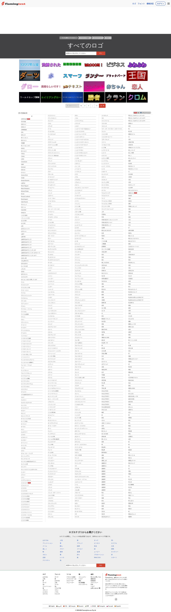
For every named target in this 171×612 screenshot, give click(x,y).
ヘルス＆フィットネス (80, 399)
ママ (76, 466)
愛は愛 (103, 449)
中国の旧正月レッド (106, 225)
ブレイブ (77, 369)
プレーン (77, 393)
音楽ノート (131, 495)
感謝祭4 (103, 476)
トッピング (50, 482)
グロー (49, 171)
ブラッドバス (78, 334)
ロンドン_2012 (105, 182)
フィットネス (78, 268)
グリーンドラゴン (52, 166)
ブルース (77, 350)
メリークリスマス (79, 495)
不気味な (104, 214)
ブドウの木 (77, 316)
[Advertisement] (85, 20)
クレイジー (50, 120)
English (52, 606)
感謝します (104, 460)
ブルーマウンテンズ (79, 364)
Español (118, 606)
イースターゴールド (26, 341)
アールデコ (23, 333)
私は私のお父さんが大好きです (135, 300)
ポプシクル (77, 441)
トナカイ (50, 484)
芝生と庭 (130, 348)
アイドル (23, 293)
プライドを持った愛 (79, 377)
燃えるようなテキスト (133, 238)
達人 (129, 428)
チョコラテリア (51, 441)
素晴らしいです (132, 324)
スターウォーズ (51, 334)
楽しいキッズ (131, 150)
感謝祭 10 (104, 463)
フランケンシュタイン (80, 300)
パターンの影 (78, 211)
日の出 (103, 511)
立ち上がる (131, 318)
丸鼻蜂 (103, 227)
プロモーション (99, 554)
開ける (130, 458)
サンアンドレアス (52, 249)
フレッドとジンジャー (80, 310)
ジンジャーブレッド (53, 318)
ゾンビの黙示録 (51, 412)
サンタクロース (51, 257)
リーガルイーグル (106, 144)
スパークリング (51, 359)
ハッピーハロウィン (79, 136)
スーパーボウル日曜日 (53, 391)
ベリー (76, 407)
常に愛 (103, 383)
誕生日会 (130, 401)
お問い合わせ (94, 588)
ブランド (80, 543)
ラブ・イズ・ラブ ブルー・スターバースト (112, 128)
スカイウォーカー (52, 326)
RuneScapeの (24, 199)
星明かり (130, 123)
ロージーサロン (105, 185)
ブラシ (56, 590)
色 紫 (129, 345)
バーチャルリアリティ (80, 198)
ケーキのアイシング (53, 179)
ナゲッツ (50, 514)
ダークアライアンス (53, 423)
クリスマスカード (25, 504)
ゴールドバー (51, 227)
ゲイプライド (51, 182)
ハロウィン (77, 163)
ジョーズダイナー (52, 313)
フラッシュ (77, 286)
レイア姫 (104, 147)
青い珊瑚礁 (131, 484)
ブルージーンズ (78, 348)
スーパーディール (52, 383)
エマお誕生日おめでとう (27, 394)
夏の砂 (103, 340)
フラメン (77, 297)
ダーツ (49, 428)
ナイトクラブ (51, 508)
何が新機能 (82, 582)
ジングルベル (51, 316)
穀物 (129, 305)
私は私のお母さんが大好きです (135, 297)
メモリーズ (77, 492)
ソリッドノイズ (51, 404)
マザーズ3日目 (78, 455)
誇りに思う (131, 393)
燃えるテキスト (132, 241)
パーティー (77, 222)
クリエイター (24, 482)
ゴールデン (50, 214)
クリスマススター (25, 507)
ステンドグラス (51, 345)
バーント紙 (77, 206)
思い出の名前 (105, 433)
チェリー (50, 431)
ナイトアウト (51, 506)
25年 (22, 132)
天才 (103, 356)
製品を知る (131, 380)
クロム (49, 123)
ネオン (76, 115)
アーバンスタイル (25, 330)
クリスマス (23, 488)
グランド (50, 161)
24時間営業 (24, 129)
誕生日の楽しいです (133, 396)
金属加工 (130, 436)
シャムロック (51, 281)
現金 (129, 257)
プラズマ (77, 385)
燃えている (131, 235)
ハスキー (77, 126)
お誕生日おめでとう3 (26, 242)
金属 (78, 552)
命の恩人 (104, 321)
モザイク (77, 500)
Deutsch (81, 606)
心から (103, 420)
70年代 (22, 153)
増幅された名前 (105, 337)
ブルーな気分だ (78, 342)
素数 (129, 321)
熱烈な (130, 233)
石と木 (130, 276)
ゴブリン (50, 206)
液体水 (130, 201)
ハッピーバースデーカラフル (82, 139)
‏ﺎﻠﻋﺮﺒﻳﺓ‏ (59, 606)
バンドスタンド (78, 190)
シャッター (50, 278)
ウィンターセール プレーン (27, 359)
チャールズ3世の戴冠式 (53, 439)
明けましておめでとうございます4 (136, 120)
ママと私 (77, 468)
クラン (22, 477)
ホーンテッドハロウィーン (81, 428)
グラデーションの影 (53, 144)
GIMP (22, 164)
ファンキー (77, 254)
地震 (103, 334)
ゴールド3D (51, 222)
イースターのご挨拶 (26, 338)
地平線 (103, 332)
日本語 (94, 606)
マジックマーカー (79, 460)
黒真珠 (130, 516)
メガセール (77, 487)
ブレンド (77, 372)
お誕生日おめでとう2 (26, 239)
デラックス (50, 479)
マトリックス (78, 463)
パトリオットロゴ (79, 214)
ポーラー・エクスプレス (80, 444)
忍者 (103, 425)
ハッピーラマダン (79, 150)
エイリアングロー (25, 381)
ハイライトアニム (79, 120)
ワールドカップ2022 (107, 203)
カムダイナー (24, 432)
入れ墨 (103, 268)
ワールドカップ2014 (107, 201)
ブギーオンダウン (79, 313)
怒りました (104, 431)
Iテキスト (23, 172)
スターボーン (51, 340)
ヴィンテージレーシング (107, 209)
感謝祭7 (103, 484)
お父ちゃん (23, 231)
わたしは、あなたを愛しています (29, 279)
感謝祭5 (103, 479)
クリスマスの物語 (25, 499)
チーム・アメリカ (52, 455)
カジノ (22, 429)
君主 (103, 316)
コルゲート (50, 195)
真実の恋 (130, 273)
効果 (78, 546)
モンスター (77, 506)
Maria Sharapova (25, 188)
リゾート (104, 142)
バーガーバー (78, 195)
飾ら (61, 546)
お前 (22, 226)
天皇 (103, 359)
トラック (50, 487)
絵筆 (129, 329)
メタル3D (77, 490)
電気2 (129, 474)
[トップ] (13, 3)
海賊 (129, 198)
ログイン (160, 4)
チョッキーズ (51, 447)
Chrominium (24, 161)
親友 (129, 385)
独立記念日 (131, 249)
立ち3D (130, 316)
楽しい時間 (131, 152)
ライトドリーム (105, 120)
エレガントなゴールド (26, 402)
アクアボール (24, 298)
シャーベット (51, 284)
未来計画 (130, 144)
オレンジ (23, 413)
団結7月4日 (104, 329)
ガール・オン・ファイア (27, 453)
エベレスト (23, 392)
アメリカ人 (23, 311)
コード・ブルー (51, 198)
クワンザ (50, 126)
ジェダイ (50, 297)
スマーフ (50, 375)
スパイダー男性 (51, 356)
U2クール (23, 207)
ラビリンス (104, 126)
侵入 (103, 260)
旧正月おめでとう (106, 516)
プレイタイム (78, 391)
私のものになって (132, 289)
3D (112, 540)
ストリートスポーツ (53, 348)
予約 (103, 238)
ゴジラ (49, 203)
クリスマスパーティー (26, 512)
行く (100, 53)
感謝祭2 (103, 471)
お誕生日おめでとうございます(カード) (30, 252)
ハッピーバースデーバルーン (82, 142)
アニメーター (70, 582)
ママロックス (78, 471)
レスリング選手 (105, 158)
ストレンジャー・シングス (54, 350)
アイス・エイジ (25, 290)
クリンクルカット (52, 118)
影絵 (103, 417)
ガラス (22, 450)
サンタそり (50, 254)
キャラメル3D (24, 464)
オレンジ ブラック (25, 416)
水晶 (129, 179)
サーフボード (51, 265)
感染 (103, 455)
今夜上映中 (104, 251)
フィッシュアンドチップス (81, 265)
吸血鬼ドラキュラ (106, 318)
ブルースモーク (78, 356)
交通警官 (104, 246)
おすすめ (45, 540)
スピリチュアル (51, 361)
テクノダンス (51, 463)
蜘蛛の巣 (130, 372)
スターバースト (51, 337)
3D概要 (23, 143)
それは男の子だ (25, 260)
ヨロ (103, 118)
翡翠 (129, 337)
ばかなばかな (24, 263)
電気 (129, 471)
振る (103, 500)
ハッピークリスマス (79, 131)
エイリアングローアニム (27, 383)
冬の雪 (103, 276)
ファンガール (78, 251)
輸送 (129, 425)
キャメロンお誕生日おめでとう (28, 461)
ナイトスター (51, 511)
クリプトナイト (51, 115)
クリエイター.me (71, 579)
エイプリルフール (25, 375)
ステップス (50, 342)
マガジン (77, 452)
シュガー (50, 286)
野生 (129, 433)
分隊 (103, 286)
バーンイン (77, 203)
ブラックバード (78, 321)
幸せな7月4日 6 (105, 404)
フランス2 (77, 302)
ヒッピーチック (78, 225)
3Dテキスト (24, 140)
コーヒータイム (51, 201)
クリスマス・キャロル (26, 515)
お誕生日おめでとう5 (26, 247)
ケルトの (57, 594)
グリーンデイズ (51, 163)
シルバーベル (51, 294)
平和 (103, 385)
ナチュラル (50, 516)
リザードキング (105, 139)
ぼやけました (24, 274)
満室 (129, 203)
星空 (129, 126)
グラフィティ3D (52, 150)
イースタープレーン (26, 351)
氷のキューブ (131, 185)
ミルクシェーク (78, 482)
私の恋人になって (132, 292)
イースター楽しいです (26, 354)
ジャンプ (50, 305)
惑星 (103, 441)
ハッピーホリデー (79, 147)
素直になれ (131, 326)
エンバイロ (23, 405)
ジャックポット (51, 302)
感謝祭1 (103, 468)
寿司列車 (104, 380)
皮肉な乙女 (131, 270)
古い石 (103, 310)
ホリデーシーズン (79, 423)
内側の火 (104, 270)
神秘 (129, 284)
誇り (129, 391)
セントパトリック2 (52, 396)
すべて (96, 540)
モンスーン (77, 508)
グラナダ (50, 147)
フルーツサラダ (78, 305)
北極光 (103, 300)
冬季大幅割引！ (105, 278)
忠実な (103, 428)
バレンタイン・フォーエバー (82, 187)
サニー (49, 238)
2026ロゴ (23, 127)
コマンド (50, 190)
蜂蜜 (129, 369)
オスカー (23, 410)
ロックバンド (105, 174)
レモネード (104, 171)
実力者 (103, 377)
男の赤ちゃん (131, 262)
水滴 (129, 182)
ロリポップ (104, 179)
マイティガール (78, 447)
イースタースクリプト (26, 343)
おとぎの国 (23, 220)
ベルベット (77, 409)
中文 (66, 606)
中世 (103, 217)
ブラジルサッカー (79, 318)
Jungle (22, 177)
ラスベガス (104, 123)
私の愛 (130, 294)
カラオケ (23, 434)
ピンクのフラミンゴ (79, 246)
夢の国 (103, 348)
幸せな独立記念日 (106, 407)
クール (49, 128)
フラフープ (77, 292)
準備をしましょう (132, 206)
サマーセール (51, 241)
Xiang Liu (23, 212)
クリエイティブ (25, 485)
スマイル (50, 372)
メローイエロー (78, 498)
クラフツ (23, 474)
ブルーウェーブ (78, 345)
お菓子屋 (23, 236)
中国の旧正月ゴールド (107, 222)
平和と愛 (104, 388)
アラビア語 (58, 588)
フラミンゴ (77, 294)
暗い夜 (130, 131)
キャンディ (23, 466)
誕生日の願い (131, 399)
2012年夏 (23, 121)
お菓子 (22, 234)
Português (102, 606)
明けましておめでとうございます (136, 115)
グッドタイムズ (51, 134)
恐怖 (112, 549)
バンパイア (77, 193)
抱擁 (103, 498)
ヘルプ (80, 579)
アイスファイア (25, 284)
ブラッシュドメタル (79, 329)
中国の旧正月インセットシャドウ (110, 219)
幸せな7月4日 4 (105, 399)
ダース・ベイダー (52, 425)
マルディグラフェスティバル (82, 476)
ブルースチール (78, 353)
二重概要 (104, 243)
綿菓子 (130, 332)
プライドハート (78, 380)
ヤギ (76, 514)
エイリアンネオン (25, 386)
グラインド (50, 139)
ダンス (49, 417)
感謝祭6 (103, 482)
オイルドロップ (25, 408)
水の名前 (130, 174)
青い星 (130, 479)
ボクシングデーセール (80, 433)
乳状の (103, 235)
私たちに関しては (96, 577)
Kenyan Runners (25, 180)
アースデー (23, 327)
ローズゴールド (105, 187)
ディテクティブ (51, 474)
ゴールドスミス (51, 225)
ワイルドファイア (106, 193)
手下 (103, 495)
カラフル (114, 543)
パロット (77, 217)
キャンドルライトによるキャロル (29, 469)
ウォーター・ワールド (26, 365)
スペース (50, 367)
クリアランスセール (26, 480)
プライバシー (94, 582)
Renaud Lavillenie (25, 196)
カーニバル (23, 445)
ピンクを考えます (79, 249)
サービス (50, 262)
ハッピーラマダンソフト (80, 155)
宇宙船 (103, 375)
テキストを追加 (71, 577)
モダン (76, 503)
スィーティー (51, 321)
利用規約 (93, 580)
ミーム (76, 484)
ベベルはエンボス (79, 404)
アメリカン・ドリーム (26, 309)
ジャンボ (50, 308)
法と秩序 (130, 187)
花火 (129, 350)
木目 (129, 139)
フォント (141, 4)
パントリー (77, 219)
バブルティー (78, 182)
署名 (129, 334)
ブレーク (77, 375)
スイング (50, 324)
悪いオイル (104, 439)
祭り (129, 286)
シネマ (49, 270)
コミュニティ (82, 577)
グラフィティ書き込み (53, 155)
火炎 (129, 222)
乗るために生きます (106, 230)
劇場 (103, 292)
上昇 (103, 211)
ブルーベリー (78, 361)
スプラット (50, 364)
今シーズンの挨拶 (106, 249)
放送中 (103, 503)
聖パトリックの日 (132, 340)
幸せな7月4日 (105, 391)
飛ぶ (129, 498)
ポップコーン (78, 439)
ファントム (77, 260)
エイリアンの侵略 (25, 378)
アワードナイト (25, 322)
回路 (103, 326)
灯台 (129, 225)
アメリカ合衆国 (25, 314)
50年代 (22, 148)
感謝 (103, 458)
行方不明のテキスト (133, 377)
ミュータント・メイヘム (80, 479)
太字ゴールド (105, 364)
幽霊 (103, 412)
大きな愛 (104, 350)
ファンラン (77, 262)
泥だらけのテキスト (133, 190)
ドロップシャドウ (52, 503)
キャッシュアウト (25, 456)
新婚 (103, 506)
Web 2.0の (97, 557)
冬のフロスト (105, 273)
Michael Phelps (25, 191)
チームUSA (50, 452)
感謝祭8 (103, 487)
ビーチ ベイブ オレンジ (80, 235)
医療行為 (104, 302)
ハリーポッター (78, 161)
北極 (103, 297)
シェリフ (50, 268)
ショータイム (51, 292)
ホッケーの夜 (78, 417)
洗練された (131, 193)
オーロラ (23, 426)
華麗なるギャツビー (133, 359)
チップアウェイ (51, 433)
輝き (129, 420)
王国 (129, 251)
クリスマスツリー (25, 509)
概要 (129, 161)
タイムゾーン (51, 415)
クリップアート (83, 584)
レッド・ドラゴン (106, 166)
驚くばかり (131, 500)
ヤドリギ (77, 516)
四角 (103, 324)
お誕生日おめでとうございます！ (29, 255)
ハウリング (77, 123)
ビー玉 (76, 241)
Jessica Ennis (24, 175)
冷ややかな (104, 281)
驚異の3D (130, 503)
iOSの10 (23, 169)
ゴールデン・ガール (53, 217)
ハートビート (78, 169)
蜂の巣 (130, 367)
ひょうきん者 (24, 266)
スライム (50, 377)
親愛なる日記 (131, 388)
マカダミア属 (78, 449)
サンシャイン (51, 251)
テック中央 (50, 466)
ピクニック (77, 243)
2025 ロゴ (23, 124)
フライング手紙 (78, 284)
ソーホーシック (51, 409)
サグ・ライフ (51, 235)
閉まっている (131, 455)
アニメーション (48, 543)
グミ (49, 136)
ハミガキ (77, 158)
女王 (103, 372)
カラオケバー (24, 437)
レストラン (104, 155)
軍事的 (130, 417)
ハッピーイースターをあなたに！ (83, 128)
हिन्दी (88, 606)
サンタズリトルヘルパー (54, 260)
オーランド (23, 424)
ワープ (103, 198)
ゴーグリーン (51, 211)
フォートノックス (79, 278)
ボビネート (77, 436)
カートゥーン (24, 442)
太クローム (104, 361)
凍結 (103, 284)
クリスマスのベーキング (27, 493)
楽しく (130, 155)
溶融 (129, 211)
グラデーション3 (52, 142)
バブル (76, 177)
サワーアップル (51, 246)
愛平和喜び (104, 452)
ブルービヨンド (78, 359)
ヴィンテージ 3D (106, 206)
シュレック (50, 289)
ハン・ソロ (77, 166)
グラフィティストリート (54, 152)
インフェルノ (24, 335)
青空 (129, 490)
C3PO (22, 159)
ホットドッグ (78, 420)
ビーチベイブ (78, 238)
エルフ (22, 397)
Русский (110, 606)
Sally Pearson (24, 202)
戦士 (103, 492)
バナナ (76, 174)
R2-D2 (22, 194)
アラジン (23, 317)
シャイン (50, 276)
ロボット (104, 177)
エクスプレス (24, 389)
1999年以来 (24, 119)
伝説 (103, 257)
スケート (50, 329)
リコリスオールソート (107, 136)
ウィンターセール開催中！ (27, 362)
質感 (129, 404)
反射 (103, 305)
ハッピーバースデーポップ (81, 144)
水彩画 (130, 177)
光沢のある (104, 265)
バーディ (77, 201)
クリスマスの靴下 (25, 501)
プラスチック (78, 383)
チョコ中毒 (50, 444)
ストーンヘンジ (51, 353)
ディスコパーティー (53, 471)
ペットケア (77, 415)
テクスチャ (46, 560)
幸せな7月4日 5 (105, 401)
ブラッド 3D (78, 332)
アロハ (22, 319)
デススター (50, 476)
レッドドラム (105, 161)
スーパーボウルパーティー (54, 388)
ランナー (104, 131)
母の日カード (131, 166)
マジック (77, 458)
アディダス (23, 301)
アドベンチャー (25, 303)
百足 (129, 268)
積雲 (129, 308)
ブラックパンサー (79, 324)
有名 (95, 546)
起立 (129, 412)
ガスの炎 (23, 448)
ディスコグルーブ (52, 468)
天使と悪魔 (104, 353)
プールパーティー (79, 396)
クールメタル (51, 131)
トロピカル (50, 500)
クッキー (23, 472)
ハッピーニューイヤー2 (80, 134)
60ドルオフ (24, 151)
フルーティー (78, 308)
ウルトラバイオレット (26, 373)
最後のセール (131, 134)
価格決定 (150, 4)
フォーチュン (78, 276)
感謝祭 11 (104, 466)
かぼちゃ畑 (23, 258)
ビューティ (77, 233)
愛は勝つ (104, 447)
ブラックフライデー (79, 326)
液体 (61, 552)
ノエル (76, 118)
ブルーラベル (78, 367)
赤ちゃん (130, 407)
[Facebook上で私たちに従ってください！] (116, 599)
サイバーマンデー (52, 230)
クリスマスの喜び (25, 496)
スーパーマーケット (53, 393)
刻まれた (104, 289)
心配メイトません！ (106, 423)
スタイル (50, 332)
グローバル (50, 174)
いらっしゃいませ (25, 218)
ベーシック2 (78, 412)
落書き (130, 361)
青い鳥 (130, 487)
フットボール (78, 281)
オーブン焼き (24, 421)
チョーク (50, 449)
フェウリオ (77, 270)
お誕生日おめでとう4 (26, 244)
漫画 (129, 217)
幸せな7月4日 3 (105, 396)
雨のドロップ (131, 463)
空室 (129, 310)
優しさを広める (105, 262)
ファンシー (77, 257)
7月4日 (22, 156)
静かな (130, 492)
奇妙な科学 (104, 369)
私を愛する (131, 302)
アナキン (23, 306)
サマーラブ (50, 243)
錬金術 (130, 449)
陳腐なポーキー (132, 460)
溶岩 (129, 209)
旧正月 (103, 514)
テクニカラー (51, 460)
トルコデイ (50, 498)
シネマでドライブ (52, 273)
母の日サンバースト (133, 169)
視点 (129, 383)
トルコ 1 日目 (51, 495)
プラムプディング (79, 388)
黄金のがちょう (132, 514)
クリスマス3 (24, 491)
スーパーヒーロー (52, 385)
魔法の (130, 508)
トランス (50, 490)
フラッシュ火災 (78, 289)
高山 (129, 506)
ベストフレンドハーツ (80, 401)
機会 (80, 580)
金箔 (129, 439)
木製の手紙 (131, 142)
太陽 (103, 367)
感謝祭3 (103, 474)
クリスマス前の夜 (25, 517)
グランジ (50, 158)
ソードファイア (51, 407)
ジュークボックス (52, 310)
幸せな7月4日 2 (105, 393)
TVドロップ (24, 204)
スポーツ (50, 369)
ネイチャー (114, 552)
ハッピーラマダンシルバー (81, 152)
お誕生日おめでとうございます (28, 250)
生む (100, 565)
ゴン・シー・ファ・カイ (54, 209)
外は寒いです (105, 342)
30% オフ (23, 135)
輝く (129, 423)
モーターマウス (78, 511)
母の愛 (130, 163)
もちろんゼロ (24, 276)
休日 (103, 254)
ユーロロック (105, 115)
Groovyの (23, 167)
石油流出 (130, 278)
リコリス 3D (105, 134)
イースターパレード (26, 349)
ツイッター (50, 458)
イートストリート (25, 357)
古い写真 (104, 308)
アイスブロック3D (25, 287)
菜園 (129, 356)
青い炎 (130, 482)
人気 (61, 540)
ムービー (97, 552)
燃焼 (129, 243)
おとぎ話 (23, 223)
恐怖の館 (104, 436)
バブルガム (77, 179)
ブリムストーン (78, 337)
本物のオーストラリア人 (134, 147)
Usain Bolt (23, 210)
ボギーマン (77, 431)
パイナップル (78, 209)
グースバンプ (51, 177)
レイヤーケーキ (105, 150)
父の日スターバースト (133, 246)
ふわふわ (23, 268)
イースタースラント (26, 346)
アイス (22, 282)
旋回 (103, 508)
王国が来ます (131, 254)
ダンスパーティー (52, 420)
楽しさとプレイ (132, 158)
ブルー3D (77, 340)
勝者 (103, 294)
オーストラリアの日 (26, 418)
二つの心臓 (104, 241)
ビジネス (77, 227)
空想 (129, 313)
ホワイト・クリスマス (80, 425)
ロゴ (134, 4)
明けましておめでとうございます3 (136, 118)
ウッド (22, 367)
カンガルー (23, 440)
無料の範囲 (131, 230)
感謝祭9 (103, 490)
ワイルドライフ (105, 195)
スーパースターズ (52, 380)
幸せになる (104, 409)
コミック (50, 193)
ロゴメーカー (70, 580)
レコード (104, 152)
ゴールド (50, 219)
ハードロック (78, 171)
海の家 (130, 195)
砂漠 (129, 281)
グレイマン (50, 169)
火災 (129, 219)
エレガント (23, 400)
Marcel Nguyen (24, 185)
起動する (130, 409)
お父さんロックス (25, 228)
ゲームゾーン (51, 187)
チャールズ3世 (51, 436)
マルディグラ (78, 474)
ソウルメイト (51, 401)
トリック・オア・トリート (54, 492)
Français (73, 606)
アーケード (23, 325)
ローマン (104, 190)
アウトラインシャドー (26, 295)
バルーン (77, 185)
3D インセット (24, 137)
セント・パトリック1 (53, 399)
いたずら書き (24, 215)
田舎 (129, 260)
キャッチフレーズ (25, 458)
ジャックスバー (51, 300)
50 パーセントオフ (25, 145)
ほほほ (22, 271)
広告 (92, 584)
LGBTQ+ (23, 183)
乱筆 (103, 233)
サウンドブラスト (52, 233)
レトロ (103, 169)
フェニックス (78, 273)
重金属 (130, 431)
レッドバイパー (105, 163)
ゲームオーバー (51, 185)
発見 (129, 265)
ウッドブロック (25, 370)
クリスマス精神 (25, 520)
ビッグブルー (78, 230)
